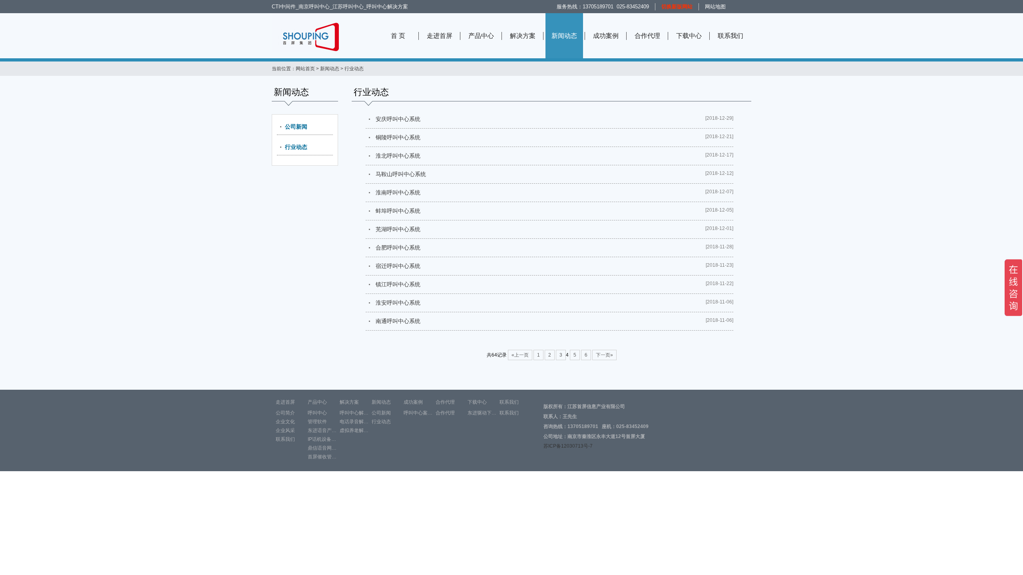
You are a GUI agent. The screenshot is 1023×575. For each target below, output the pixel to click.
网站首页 (305, 68)
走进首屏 (439, 35)
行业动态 (296, 147)
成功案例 (606, 35)
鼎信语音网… (322, 448)
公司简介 (285, 413)
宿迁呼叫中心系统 (398, 266)
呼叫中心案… (418, 413)
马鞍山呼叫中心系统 (401, 174)
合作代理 (647, 35)
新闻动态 (564, 35)
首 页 (398, 35)
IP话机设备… (322, 439)
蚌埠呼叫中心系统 (398, 211)
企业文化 (285, 421)
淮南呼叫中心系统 (398, 192)
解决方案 (522, 35)
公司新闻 (296, 126)
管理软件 (317, 421)
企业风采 (285, 430)
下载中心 (689, 35)
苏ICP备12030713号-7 (568, 446)
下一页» (604, 355)
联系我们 (730, 35)
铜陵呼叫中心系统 (398, 137)
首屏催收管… (322, 457)
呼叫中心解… (354, 413)
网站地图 (715, 7)
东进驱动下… (482, 413)
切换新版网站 (677, 7)
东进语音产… (322, 430)
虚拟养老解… (354, 430)
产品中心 (481, 35)
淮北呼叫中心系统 (398, 156)
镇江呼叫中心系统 (398, 284)
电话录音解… (354, 421)
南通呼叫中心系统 (398, 321)
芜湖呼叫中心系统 (398, 229)
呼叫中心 (317, 413)
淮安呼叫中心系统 (398, 302)
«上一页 (520, 355)
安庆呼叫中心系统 (398, 119)
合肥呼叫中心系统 (398, 247)
